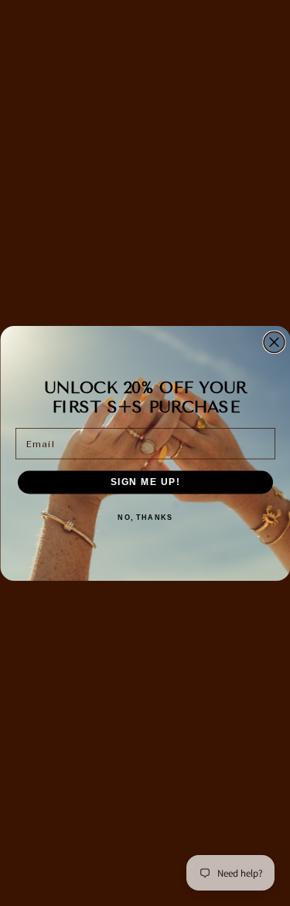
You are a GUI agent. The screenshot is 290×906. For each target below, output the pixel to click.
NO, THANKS (145, 517)
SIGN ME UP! (145, 482)
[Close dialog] (274, 341)
